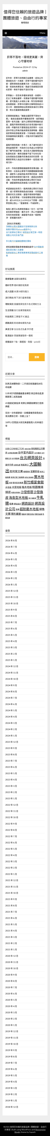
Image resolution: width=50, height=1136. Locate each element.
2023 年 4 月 (11, 779)
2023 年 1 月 (11, 798)
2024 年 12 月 (11, 666)
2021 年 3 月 (11, 937)
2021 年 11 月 (11, 886)
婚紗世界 (9, 285)
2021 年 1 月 (11, 949)
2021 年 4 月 (11, 930)
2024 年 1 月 (11, 735)
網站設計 (17, 504)
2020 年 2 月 (11, 1018)
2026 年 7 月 (11, 546)
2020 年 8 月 (11, 981)
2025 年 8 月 (11, 616)
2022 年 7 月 (11, 836)
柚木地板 (27, 487)
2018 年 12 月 (11, 1107)
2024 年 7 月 (11, 697)
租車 (11, 503)
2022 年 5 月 (11, 849)
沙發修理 (27, 492)
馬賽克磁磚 (38, 514)
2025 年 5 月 (11, 635)
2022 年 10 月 (11, 817)
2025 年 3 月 (11, 647)
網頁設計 (28, 503)
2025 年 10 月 (11, 603)
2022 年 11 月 (11, 811)
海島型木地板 (18, 497)
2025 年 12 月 (11, 591)
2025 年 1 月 (11, 660)
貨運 (17, 509)
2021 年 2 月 (11, 943)
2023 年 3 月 (11, 786)
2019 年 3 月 (11, 1088)
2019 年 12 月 (11, 1031)
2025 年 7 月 (11, 622)
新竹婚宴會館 (34, 482)
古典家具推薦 (13, 453)
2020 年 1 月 (11, 1025)
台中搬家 (37, 453)
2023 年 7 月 (11, 760)
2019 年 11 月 (11, 1037)
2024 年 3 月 (11, 723)
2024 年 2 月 (11, 729)
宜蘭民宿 (34, 471)
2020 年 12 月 (11, 956)
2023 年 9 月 (11, 748)
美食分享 (9, 329)
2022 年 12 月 (11, 805)
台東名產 (16, 465)
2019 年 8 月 (11, 1056)
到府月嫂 (28, 449)
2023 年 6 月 (11, 767)
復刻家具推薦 (17, 483)
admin (25, 70)
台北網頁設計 (31, 457)
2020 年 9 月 (11, 974)
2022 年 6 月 (11, 842)
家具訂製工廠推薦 (17, 477)
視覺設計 (9, 341)
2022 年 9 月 (11, 823)
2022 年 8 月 (11, 830)
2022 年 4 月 (11, 855)
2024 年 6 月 (11, 704)
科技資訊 (9, 316)
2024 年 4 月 (11, 716)
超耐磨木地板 (29, 509)
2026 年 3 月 (11, 572)
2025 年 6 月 (11, 628)
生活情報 (9, 310)
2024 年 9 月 (11, 685)
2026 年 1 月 (11, 584)
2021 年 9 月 (11, 899)
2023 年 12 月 (11, 742)
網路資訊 (9, 323)
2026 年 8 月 (11, 540)
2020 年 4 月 (11, 1006)
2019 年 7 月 (11, 1063)
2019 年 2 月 (11, 1094)
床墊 (10, 483)
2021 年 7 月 (11, 911)
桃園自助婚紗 (15, 492)
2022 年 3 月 (11, 861)
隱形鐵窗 (16, 513)
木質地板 (16, 487)
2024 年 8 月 (11, 691)
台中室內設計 (26, 452)
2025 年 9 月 (11, 609)
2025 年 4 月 (11, 641)
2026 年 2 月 (11, 578)
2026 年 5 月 (11, 559)
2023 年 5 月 (11, 773)
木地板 (8, 487)
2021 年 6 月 (11, 918)
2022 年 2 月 (11, 867)
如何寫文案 (16, 471)
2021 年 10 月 (11, 893)
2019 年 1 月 (11, 1100)
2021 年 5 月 (11, 924)
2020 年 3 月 (11, 1012)
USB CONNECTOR (14, 448)
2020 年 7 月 (11, 987)
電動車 (23, 514)
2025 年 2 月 (11, 654)
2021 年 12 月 (11, 880)
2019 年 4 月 (11, 1081)
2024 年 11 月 (11, 672)
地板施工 (25, 464)
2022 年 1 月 (11, 874)
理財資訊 (9, 304)
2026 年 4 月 (11, 565)
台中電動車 (15, 458)
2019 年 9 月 (11, 1050)
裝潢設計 (9, 335)
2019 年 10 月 (11, 1044)
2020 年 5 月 (11, 1000)
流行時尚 (9, 297)
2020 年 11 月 (11, 962)
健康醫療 (9, 279)
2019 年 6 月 (11, 1069)
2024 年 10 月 (11, 679)
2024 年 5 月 (11, 710)
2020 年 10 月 (11, 968)
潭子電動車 (32, 498)
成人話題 (9, 291)
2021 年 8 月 (11, 905)
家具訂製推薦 (29, 477)
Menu (42, 32)
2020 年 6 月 (11, 993)
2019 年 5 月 (11, 1075)
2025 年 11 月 (11, 597)
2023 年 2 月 (11, 792)
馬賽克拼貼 (30, 514)
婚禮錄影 (26, 472)
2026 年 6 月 (11, 553)
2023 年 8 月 (11, 754)
